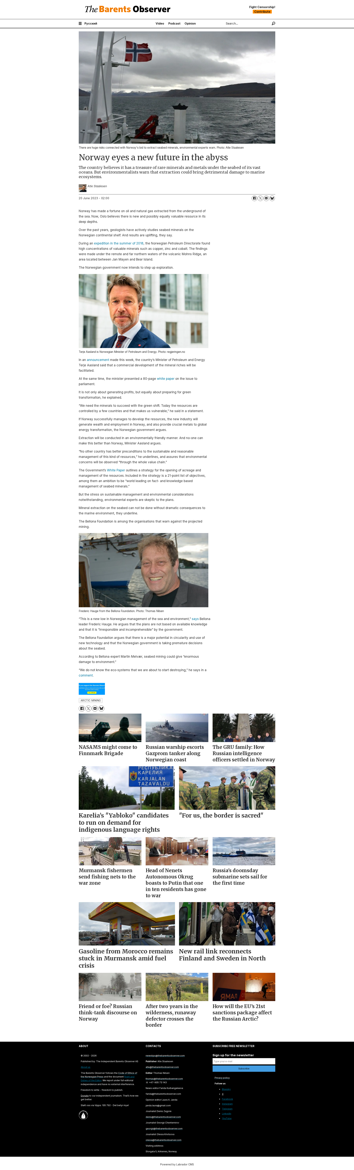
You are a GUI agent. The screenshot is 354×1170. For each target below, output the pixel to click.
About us (85, 1067)
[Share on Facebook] (254, 198)
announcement (98, 360)
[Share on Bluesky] (272, 198)
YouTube (227, 1118)
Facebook (227, 1099)
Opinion (190, 23)
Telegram (227, 1108)
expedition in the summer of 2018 (118, 243)
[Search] (273, 23)
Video (160, 23)
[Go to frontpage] (128, 9)
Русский (90, 23)
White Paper (116, 470)
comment (86, 675)
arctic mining (91, 700)
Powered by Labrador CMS (177, 1164)
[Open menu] (80, 23)
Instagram (227, 1103)
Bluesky (226, 1089)
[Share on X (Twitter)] (260, 198)
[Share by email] (266, 198)
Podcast (174, 23)
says (195, 619)
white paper (165, 379)
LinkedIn (226, 1113)
